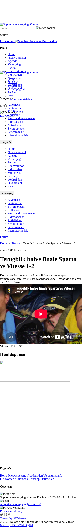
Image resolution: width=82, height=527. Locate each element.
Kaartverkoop (16, 71)
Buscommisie (16, 132)
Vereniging (14, 64)
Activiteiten (15, 125)
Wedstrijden (15, 84)
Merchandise (49, 41)
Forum (12, 67)
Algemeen (14, 104)
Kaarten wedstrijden (20, 99)
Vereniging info (52, 475)
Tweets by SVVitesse (13, 518)
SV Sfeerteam (16, 111)
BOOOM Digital (22, 525)
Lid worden (7, 115)
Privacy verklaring (11, 511)
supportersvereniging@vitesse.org (20, 504)
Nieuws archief (17, 57)
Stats (10, 95)
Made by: (5, 525)
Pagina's (6, 142)
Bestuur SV (15, 108)
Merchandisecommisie (21, 118)
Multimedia (14, 78)
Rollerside (14, 114)
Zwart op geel (16, 128)
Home (11, 54)
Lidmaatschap (16, 121)
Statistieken (47, 479)
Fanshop (13, 81)
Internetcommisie (18, 135)
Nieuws (15, 243)
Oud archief (15, 88)
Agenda (12, 61)
